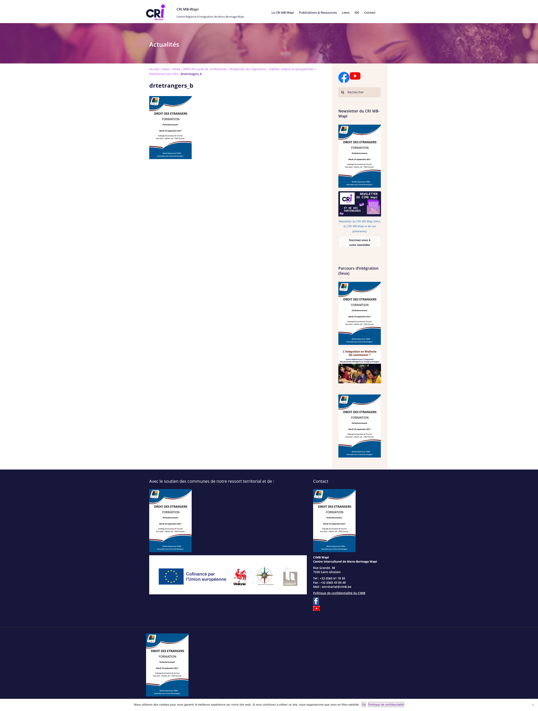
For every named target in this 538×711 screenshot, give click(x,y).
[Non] (533, 705)
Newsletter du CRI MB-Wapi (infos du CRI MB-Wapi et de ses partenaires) (359, 226)
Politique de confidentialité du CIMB (339, 593)
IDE (357, 13)
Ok (364, 704)
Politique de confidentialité (386, 704)
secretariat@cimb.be (336, 587)
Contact (370, 13)
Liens (345, 13)
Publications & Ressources (318, 13)
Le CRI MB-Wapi (283, 13)
